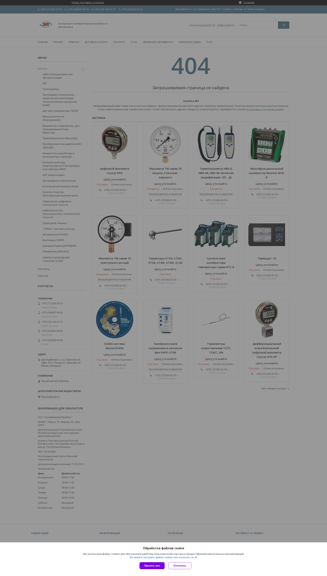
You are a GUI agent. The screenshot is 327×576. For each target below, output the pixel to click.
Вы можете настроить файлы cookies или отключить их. (162, 557)
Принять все (152, 565)
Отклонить (179, 565)
